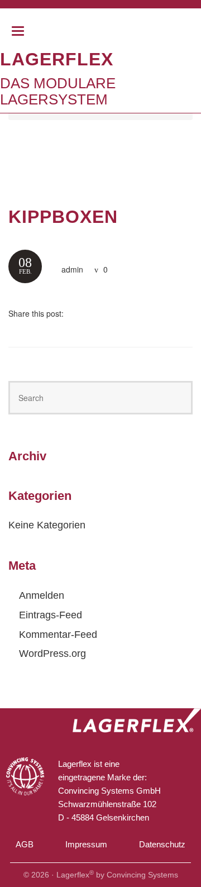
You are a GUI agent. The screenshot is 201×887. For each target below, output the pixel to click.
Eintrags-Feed (50, 615)
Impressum (86, 844)
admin (72, 269)
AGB (25, 844)
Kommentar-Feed (58, 634)
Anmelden (41, 595)
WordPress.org (52, 653)
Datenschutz (162, 844)
